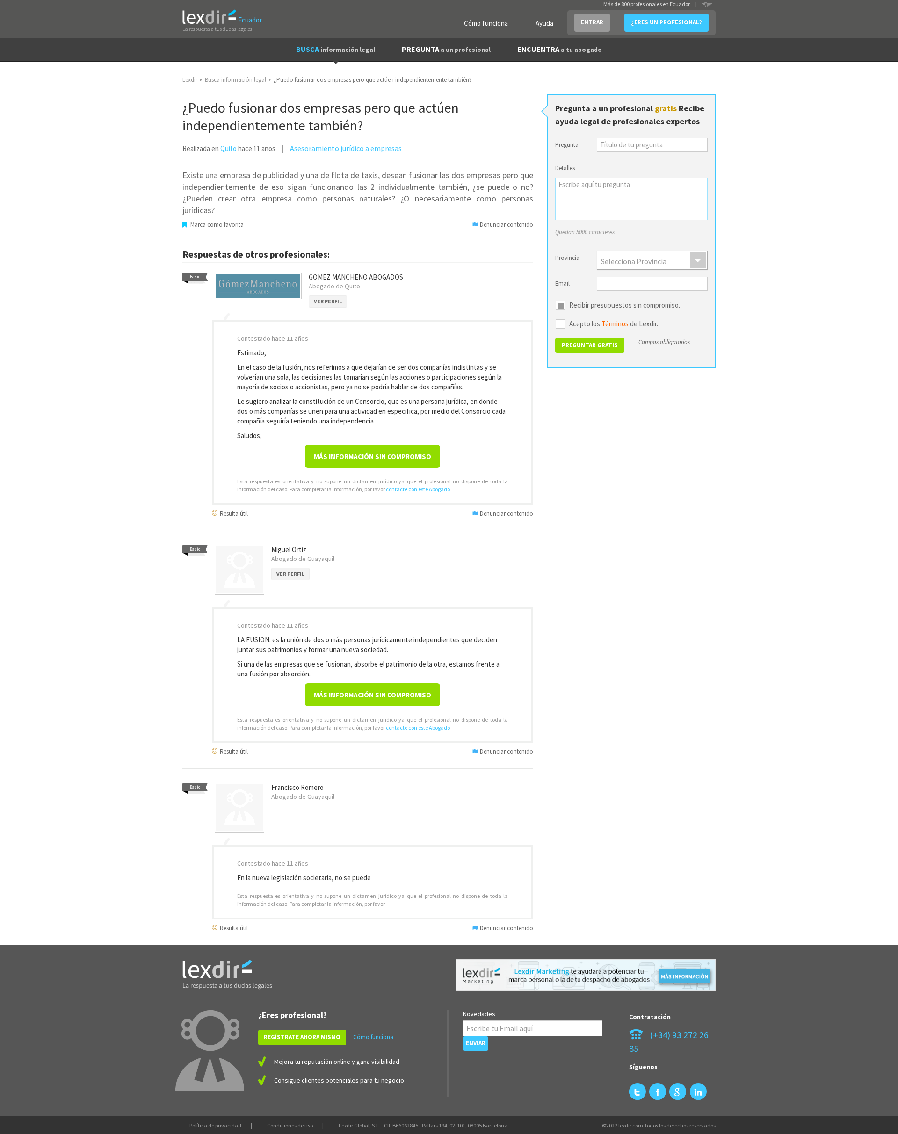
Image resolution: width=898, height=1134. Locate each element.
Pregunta (567, 145)
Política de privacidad (215, 1125)
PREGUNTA (446, 49)
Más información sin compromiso (372, 456)
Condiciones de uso (290, 1125)
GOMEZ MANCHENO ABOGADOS (356, 277)
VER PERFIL (328, 301)
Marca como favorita (216, 225)
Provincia (567, 258)
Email (562, 283)
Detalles (565, 168)
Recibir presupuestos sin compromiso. (624, 305)
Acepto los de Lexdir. (613, 324)
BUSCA (335, 49)
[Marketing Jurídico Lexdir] (586, 975)
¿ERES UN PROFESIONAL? (666, 22)
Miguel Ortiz (288, 549)
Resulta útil (233, 513)
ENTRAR (592, 22)
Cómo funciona (486, 23)
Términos (615, 323)
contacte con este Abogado (418, 489)
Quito (228, 148)
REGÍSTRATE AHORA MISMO (302, 1037)
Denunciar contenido (505, 225)
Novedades (479, 1014)
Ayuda (544, 23)
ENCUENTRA (559, 49)
